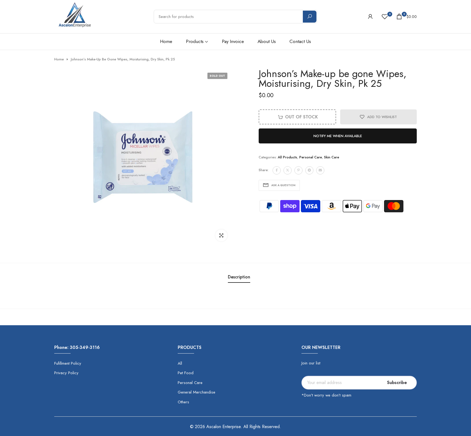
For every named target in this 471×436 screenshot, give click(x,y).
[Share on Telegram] (309, 170)
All (180, 363)
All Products (287, 157)
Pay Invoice (233, 41)
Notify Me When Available (337, 136)
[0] (384, 16)
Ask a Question (283, 185)
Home (166, 41)
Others (183, 402)
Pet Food (186, 373)
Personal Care (310, 157)
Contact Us (300, 41)
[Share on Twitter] (287, 170)
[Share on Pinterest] (298, 170)
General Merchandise (196, 392)
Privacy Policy (66, 373)
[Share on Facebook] (277, 170)
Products (195, 41)
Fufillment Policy (67, 363)
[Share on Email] (320, 170)
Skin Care (331, 157)
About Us (267, 41)
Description (239, 277)
